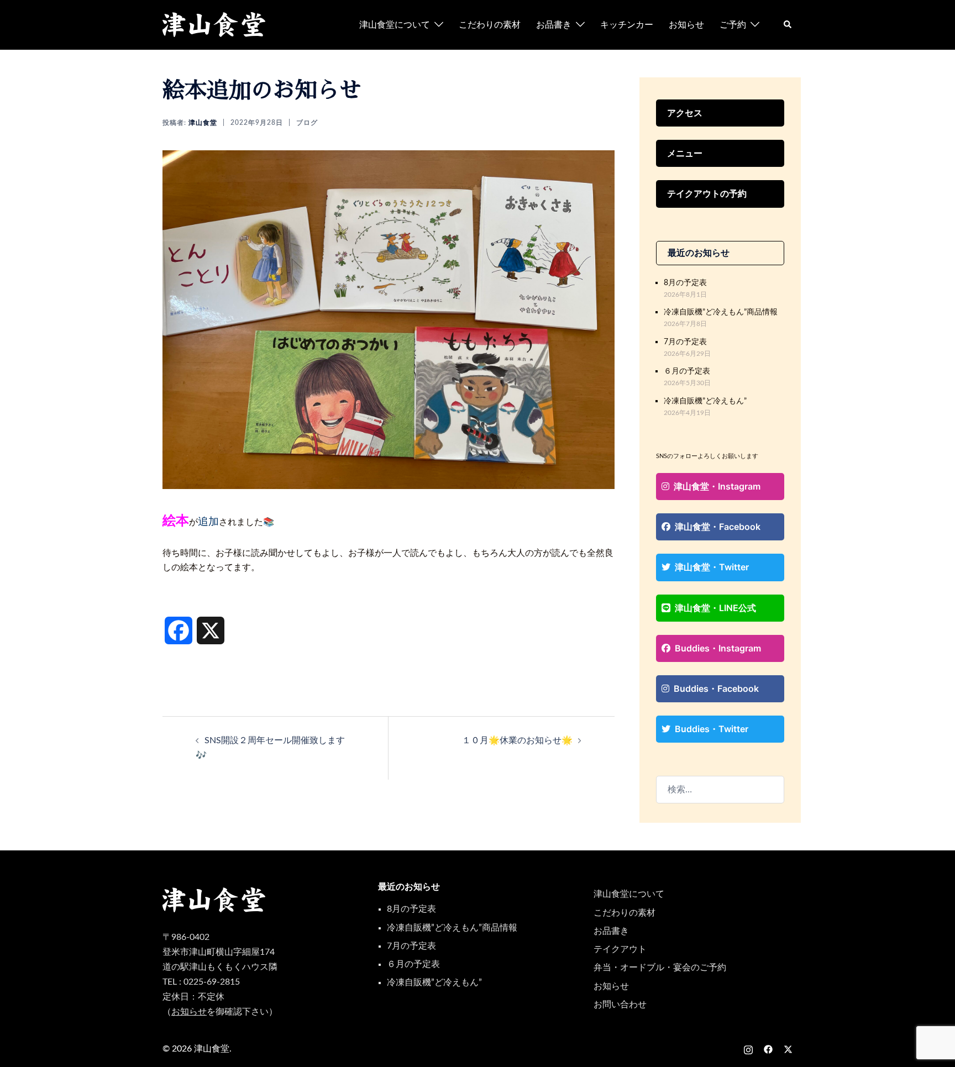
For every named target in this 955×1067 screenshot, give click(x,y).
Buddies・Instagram (718, 648)
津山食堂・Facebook (717, 526)
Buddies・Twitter (711, 728)
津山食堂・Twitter (712, 566)
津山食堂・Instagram (717, 486)
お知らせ (686, 24)
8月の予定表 (685, 282)
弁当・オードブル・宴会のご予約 (660, 967)
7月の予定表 (685, 342)
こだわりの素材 (490, 24)
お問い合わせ (620, 1004)
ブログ (307, 122)
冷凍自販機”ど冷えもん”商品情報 (721, 312)
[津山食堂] (214, 24)
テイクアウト (620, 949)
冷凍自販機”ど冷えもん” (705, 401)
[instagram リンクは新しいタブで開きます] (748, 1048)
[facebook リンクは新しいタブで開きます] (768, 1048)
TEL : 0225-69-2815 (201, 981)
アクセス (684, 112)
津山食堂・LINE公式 (715, 607)
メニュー (684, 153)
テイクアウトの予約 (707, 193)
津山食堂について (394, 24)
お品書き (553, 24)
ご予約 (733, 24)
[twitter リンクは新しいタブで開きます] (788, 1048)
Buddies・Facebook (716, 688)
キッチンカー (626, 24)
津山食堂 (202, 122)
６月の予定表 (687, 371)
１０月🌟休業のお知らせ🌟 (517, 740)
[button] (788, 24)
